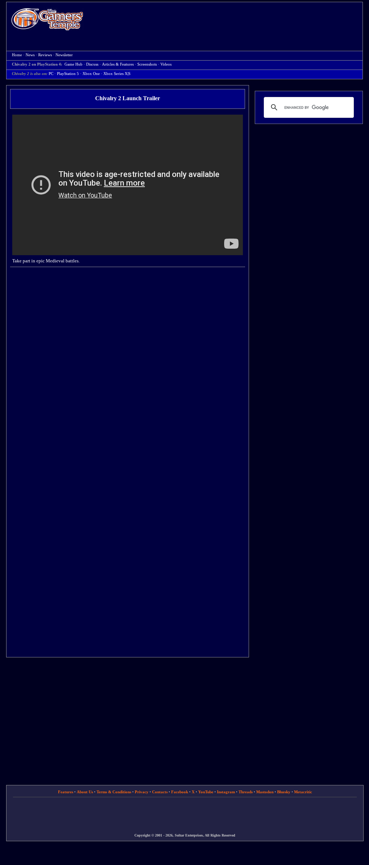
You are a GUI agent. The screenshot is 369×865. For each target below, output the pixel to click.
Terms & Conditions (114, 792)
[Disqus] (127, 364)
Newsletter (64, 55)
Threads (246, 792)
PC (51, 74)
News (30, 55)
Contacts (160, 792)
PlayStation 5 (68, 74)
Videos (166, 64)
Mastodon (265, 792)
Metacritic (303, 792)
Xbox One (91, 74)
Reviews (45, 55)
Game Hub (74, 64)
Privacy (141, 792)
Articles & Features (118, 64)
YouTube (205, 792)
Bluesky (283, 792)
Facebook (179, 792)
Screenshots (147, 64)
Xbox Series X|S (116, 74)
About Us (85, 792)
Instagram (226, 792)
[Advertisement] (226, 20)
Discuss (92, 64)
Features (65, 792)
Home (47, 19)
